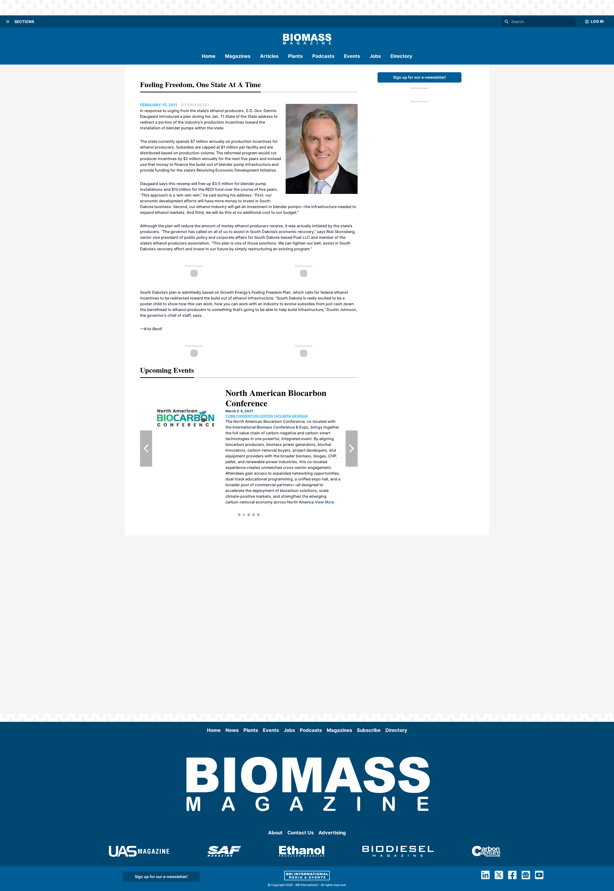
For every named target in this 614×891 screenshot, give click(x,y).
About (275, 833)
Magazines (237, 56)
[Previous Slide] (146, 448)
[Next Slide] (352, 448)
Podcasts (323, 56)
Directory (401, 56)
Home (208, 56)
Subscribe (369, 730)
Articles (269, 56)
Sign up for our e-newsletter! (419, 77)
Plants (295, 56)
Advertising (332, 833)
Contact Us (300, 833)
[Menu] (7, 21)
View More (284, 479)
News (232, 730)
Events (352, 56)
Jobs (375, 56)
